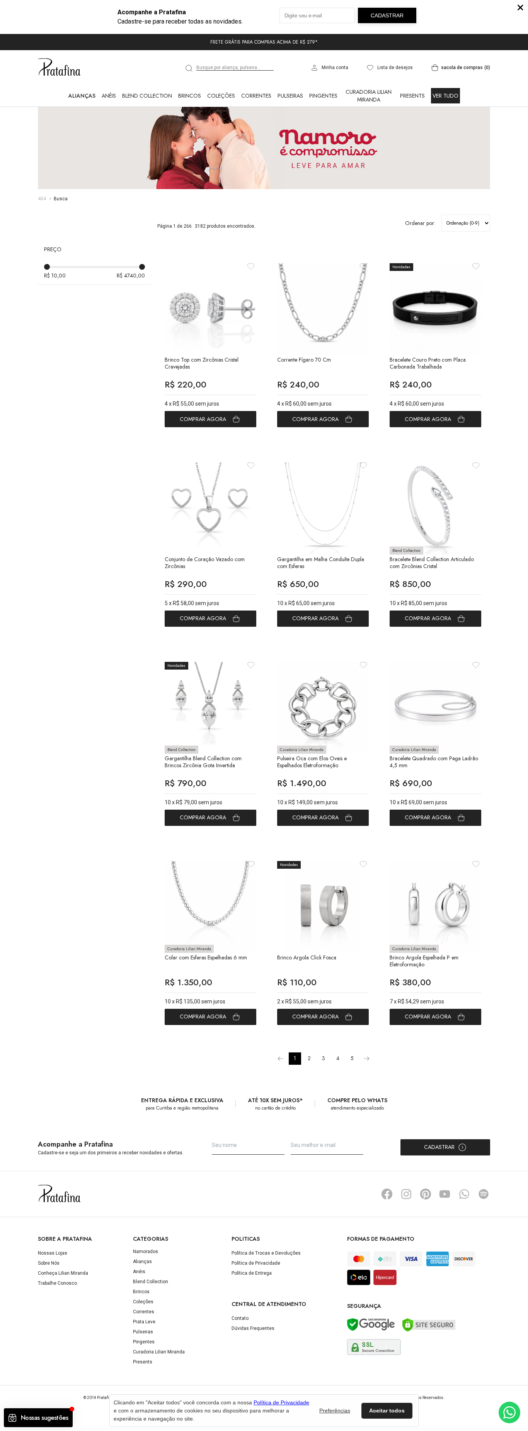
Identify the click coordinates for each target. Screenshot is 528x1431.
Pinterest (425, 1194)
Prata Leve (144, 1321)
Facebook (386, 1194)
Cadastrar (439, 1147)
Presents (412, 96)
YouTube (444, 1194)
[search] (189, 68)
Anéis (109, 96)
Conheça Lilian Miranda (63, 1273)
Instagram (406, 1194)
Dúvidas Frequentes (253, 1328)
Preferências (334, 1410)
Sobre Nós (49, 1263)
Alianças (81, 96)
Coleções (221, 96)
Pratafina (59, 67)
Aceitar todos (387, 1410)
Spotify (483, 1194)
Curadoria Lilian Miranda (369, 95)
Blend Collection (147, 96)
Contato (240, 1318)
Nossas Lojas (52, 1253)
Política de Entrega (252, 1273)
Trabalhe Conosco (57, 1283)
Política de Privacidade (256, 1263)
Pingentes (323, 96)
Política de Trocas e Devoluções (266, 1253)
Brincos (189, 96)
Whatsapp (464, 1194)
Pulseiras (290, 96)
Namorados (145, 1251)
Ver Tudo (445, 96)
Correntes (256, 96)
